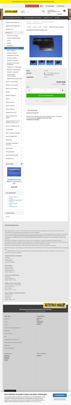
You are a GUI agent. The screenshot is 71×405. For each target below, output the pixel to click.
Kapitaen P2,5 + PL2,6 (11, 112)
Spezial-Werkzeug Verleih (12, 155)
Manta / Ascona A (10, 102)
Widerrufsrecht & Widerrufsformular (13, 342)
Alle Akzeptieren (59, 395)
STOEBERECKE (9, 129)
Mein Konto (7, 357)
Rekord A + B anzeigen (12, 35)
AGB (5, 336)
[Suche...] (43, 11)
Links (10, 205)
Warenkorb (6, 355)
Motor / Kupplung (11, 50)
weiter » (40, 27)
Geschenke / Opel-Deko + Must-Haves (12, 144)
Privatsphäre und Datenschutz (11, 339)
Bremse (9, 40)
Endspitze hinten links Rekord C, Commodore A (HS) (14, 181)
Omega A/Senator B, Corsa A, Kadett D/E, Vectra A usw (13, 121)
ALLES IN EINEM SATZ (11, 136)
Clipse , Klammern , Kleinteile (13, 133)
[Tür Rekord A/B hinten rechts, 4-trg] (45, 45)
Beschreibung (32, 110)
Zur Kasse (6, 358)
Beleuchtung (9, 140)
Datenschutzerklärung (35, 401)
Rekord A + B (9, 32)
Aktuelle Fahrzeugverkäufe (15, 200)
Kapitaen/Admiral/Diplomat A (13, 17)
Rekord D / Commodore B (12, 85)
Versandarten (40, 321)
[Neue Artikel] (21, 164)
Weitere (57, 17)
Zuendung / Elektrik (12, 58)
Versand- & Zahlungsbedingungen (12, 327)
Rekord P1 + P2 (48, 17)
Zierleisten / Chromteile (12, 72)
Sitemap (8, 216)
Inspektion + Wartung (12, 60)
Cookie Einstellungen (9, 348)
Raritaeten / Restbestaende (13, 69)
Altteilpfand (7, 345)
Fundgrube (7, 330)
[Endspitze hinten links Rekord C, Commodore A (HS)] (14, 171)
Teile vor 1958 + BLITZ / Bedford (11, 116)
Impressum (7, 319)
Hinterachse (10, 45)
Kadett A (8, 92)
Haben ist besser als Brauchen (14, 78)
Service (11, 198)
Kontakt (6, 322)
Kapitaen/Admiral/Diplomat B (32, 17)
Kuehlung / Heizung (12, 53)
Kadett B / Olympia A (11, 95)
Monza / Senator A (10, 109)
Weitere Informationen (60, 399)
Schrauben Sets (10, 158)
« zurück (35, 27)
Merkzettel (61, 6)
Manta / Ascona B (10, 105)
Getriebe (9, 43)
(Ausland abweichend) (49, 74)
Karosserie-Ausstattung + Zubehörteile (13, 63)
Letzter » (46, 27)
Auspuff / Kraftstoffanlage (13, 38)
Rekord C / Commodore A (12, 81)
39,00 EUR (14, 187)
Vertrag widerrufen (33, 6)
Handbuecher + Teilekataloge (14, 67)
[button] (42, 6)
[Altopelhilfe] (11, 11)
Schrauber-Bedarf (10, 151)
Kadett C (8, 98)
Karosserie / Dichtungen (13, 48)
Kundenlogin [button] (50, 6)
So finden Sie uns (13, 206)
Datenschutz (40, 322)
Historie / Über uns (13, 197)
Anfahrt (6, 324)
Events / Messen (13, 203)
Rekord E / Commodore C (12, 88)
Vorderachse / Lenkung (12, 55)
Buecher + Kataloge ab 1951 (12, 126)
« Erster (29, 27)
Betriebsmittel (9, 148)
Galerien (11, 201)
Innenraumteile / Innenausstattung (11, 75)
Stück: (28, 87)
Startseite (39, 355)
